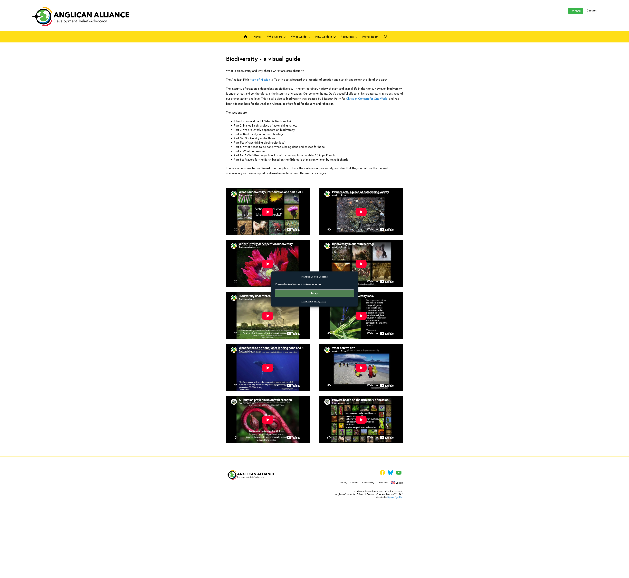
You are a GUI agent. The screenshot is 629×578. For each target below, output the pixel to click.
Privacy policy (320, 301)
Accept (314, 293)
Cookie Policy (307, 301)
